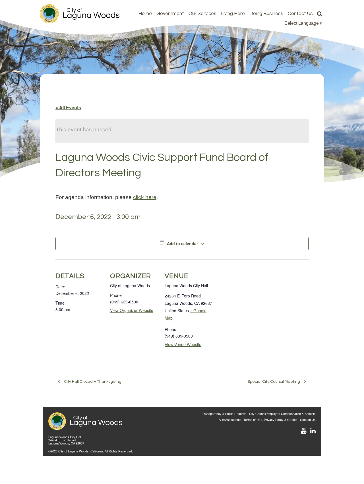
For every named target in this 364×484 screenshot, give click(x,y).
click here (144, 197)
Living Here (233, 13)
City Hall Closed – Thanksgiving (92, 382)
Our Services (202, 13)
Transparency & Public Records (224, 413)
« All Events (68, 107)
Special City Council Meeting (274, 382)
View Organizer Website (131, 310)
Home (145, 13)
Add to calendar (182, 243)
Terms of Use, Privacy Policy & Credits (270, 419)
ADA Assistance (230, 419)
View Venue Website (183, 344)
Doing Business (266, 13)
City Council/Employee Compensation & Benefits (282, 413)
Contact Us (300, 13)
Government (170, 13)
